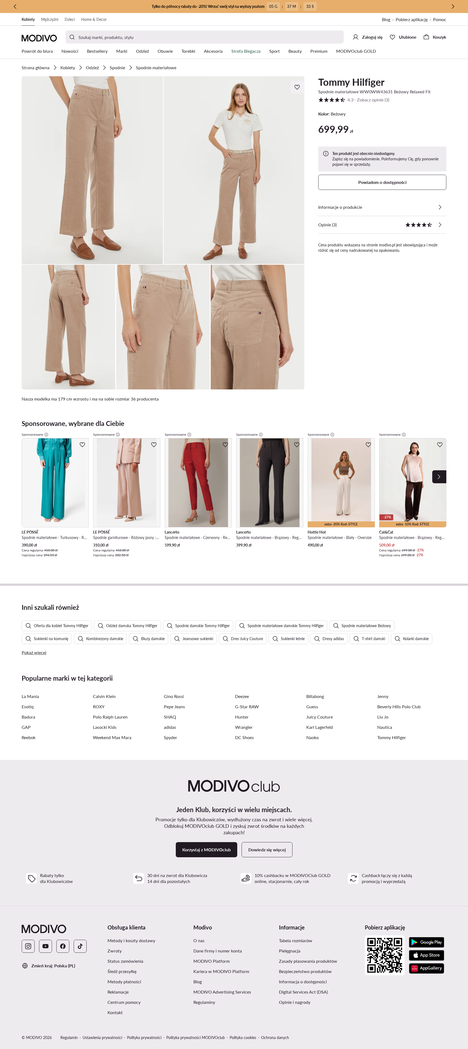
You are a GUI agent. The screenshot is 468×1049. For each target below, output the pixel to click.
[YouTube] (45, 946)
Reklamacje (118, 991)
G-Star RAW (247, 706)
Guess (312, 706)
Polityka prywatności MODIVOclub (195, 1037)
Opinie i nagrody (294, 1002)
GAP (26, 727)
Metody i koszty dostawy (131, 940)
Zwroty (115, 950)
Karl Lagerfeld (319, 727)
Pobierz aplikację (412, 19)
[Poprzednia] (15, 6)
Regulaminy (204, 1002)
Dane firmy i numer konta (217, 950)
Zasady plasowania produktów (308, 961)
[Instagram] (28, 946)
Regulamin (69, 1037)
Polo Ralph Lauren (110, 716)
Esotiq (28, 706)
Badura (28, 716)
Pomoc (439, 19)
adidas (170, 727)
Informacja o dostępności (303, 981)
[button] (92, 170)
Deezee (242, 696)
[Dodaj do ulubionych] (298, 87)
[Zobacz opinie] (439, 224)
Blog (386, 19)
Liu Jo (382, 716)
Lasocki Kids (104, 727)
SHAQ (170, 716)
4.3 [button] (353, 99)
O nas (198, 940)
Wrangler (244, 727)
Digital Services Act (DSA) (303, 991)
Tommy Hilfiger (351, 82)
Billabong (315, 696)
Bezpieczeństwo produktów (305, 971)
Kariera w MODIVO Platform (221, 971)
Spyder (170, 737)
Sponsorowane (32, 434)
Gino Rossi (174, 696)
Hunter (242, 716)
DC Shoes (244, 737)
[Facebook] (62, 946)
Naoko (312, 737)
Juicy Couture (319, 716)
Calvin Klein (104, 696)
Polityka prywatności (144, 1037)
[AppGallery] (426, 968)
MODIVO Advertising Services (222, 991)
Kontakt (115, 1012)
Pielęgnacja (289, 950)
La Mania (30, 696)
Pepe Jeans (174, 706)
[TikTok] (80, 946)
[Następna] (452, 6)
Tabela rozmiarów (295, 940)
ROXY (99, 706)
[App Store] (426, 955)
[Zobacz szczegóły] (439, 207)
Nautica (384, 727)
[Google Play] (426, 942)
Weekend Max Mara (112, 737)
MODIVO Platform (211, 961)
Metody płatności (124, 981)
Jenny (382, 696)
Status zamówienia (125, 961)
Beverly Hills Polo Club (399, 706)
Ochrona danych (275, 1037)
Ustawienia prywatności (102, 1037)
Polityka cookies (243, 1037)
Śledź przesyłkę (122, 971)
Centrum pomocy (124, 1002)
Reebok (28, 737)
